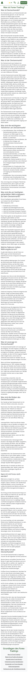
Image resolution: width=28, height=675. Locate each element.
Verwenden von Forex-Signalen (14, 664)
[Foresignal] (2, 2)
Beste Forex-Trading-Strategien (14, 657)
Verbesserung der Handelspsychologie (14, 669)
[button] (15, 3)
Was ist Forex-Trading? (14, 654)
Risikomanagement (14, 666)
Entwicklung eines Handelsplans (14, 662)
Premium (24, 3)
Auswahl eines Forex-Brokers (14, 659)
